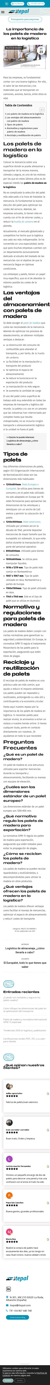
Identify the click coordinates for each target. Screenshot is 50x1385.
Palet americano (31, 521)
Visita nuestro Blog (17, 1317)
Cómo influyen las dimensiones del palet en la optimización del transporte (24, 1009)
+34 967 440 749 (37, 4)
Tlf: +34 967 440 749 (20, 1310)
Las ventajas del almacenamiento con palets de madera (24, 119)
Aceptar (8, 1381)
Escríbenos (19, 4)
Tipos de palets (15, 124)
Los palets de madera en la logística (25, 114)
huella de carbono (24, 221)
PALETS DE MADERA (14, 48)
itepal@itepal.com (20, 1305)
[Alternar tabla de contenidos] (41, 110)
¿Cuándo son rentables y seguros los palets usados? (21, 999)
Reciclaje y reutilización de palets (24, 135)
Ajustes (20, 1381)
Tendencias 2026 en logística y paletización (24, 1030)
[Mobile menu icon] (3, 11)
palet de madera (32, 322)
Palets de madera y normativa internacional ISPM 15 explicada (25, 1020)
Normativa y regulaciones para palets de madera (22, 130)
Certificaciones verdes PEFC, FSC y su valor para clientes (24, 1040)
